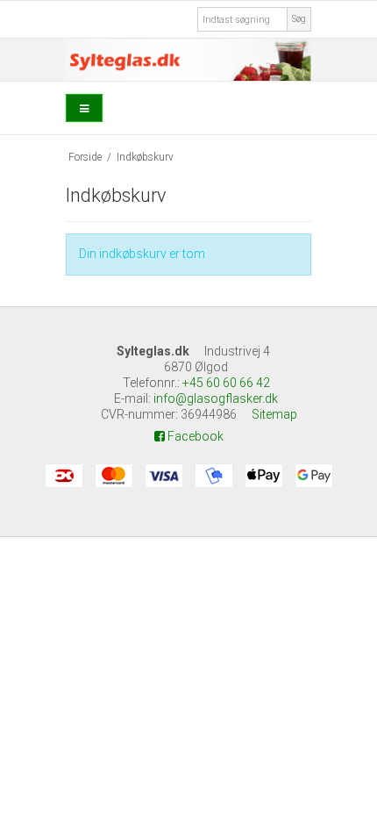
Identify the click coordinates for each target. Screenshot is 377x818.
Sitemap (274, 414)
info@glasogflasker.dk (215, 398)
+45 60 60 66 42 (226, 383)
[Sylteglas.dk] (188, 60)
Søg (299, 19)
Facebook (194, 436)
